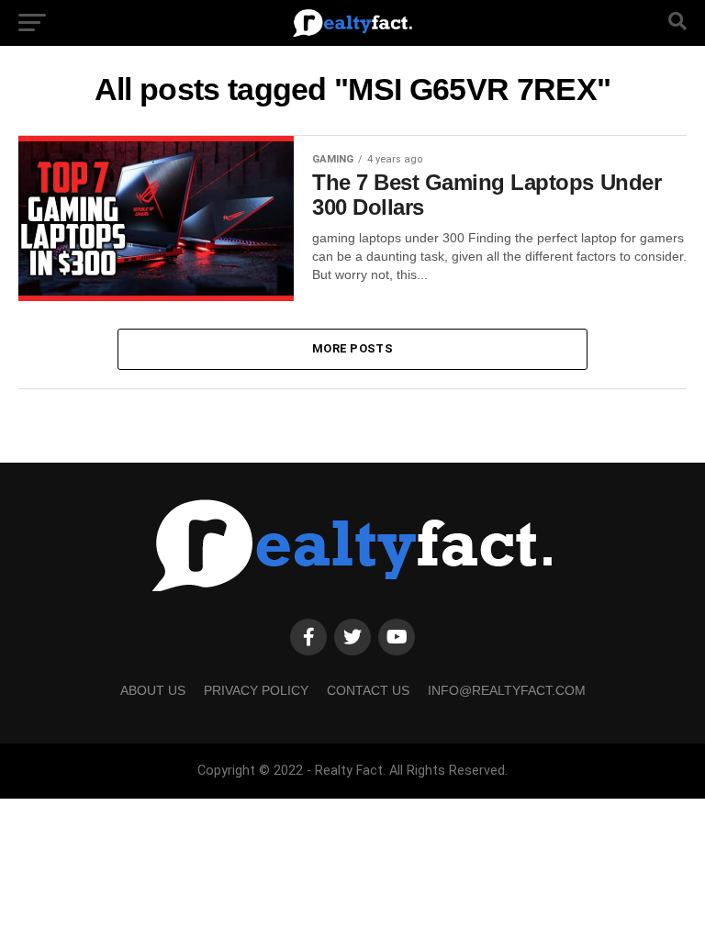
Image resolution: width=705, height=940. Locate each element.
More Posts (352, 348)
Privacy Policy (256, 690)
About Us (152, 690)
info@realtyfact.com (507, 690)
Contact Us (368, 690)
